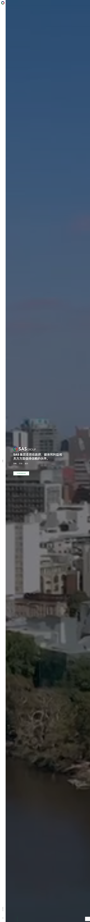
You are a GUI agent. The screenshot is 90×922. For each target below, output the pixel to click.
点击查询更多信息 (21, 473)
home (2, 461)
